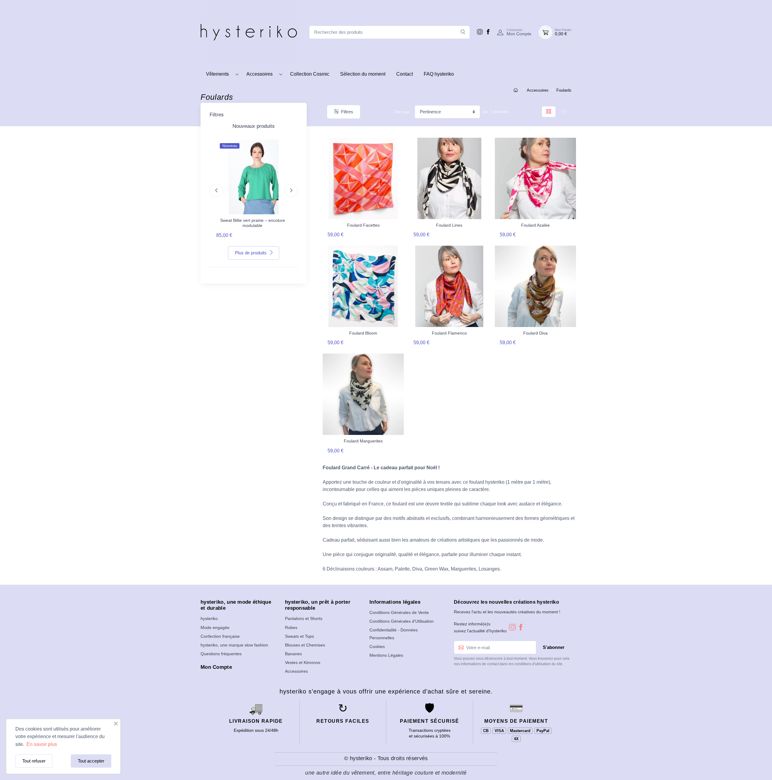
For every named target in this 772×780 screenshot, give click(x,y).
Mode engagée (215, 627)
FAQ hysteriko (439, 74)
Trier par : (403, 111)
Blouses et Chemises (305, 645)
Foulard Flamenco (449, 333)
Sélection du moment (362, 74)
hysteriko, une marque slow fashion (234, 645)
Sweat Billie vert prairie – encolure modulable (252, 223)
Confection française (220, 636)
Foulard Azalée (535, 225)
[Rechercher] (463, 32)
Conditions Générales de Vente (399, 612)
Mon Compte (216, 667)
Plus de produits (251, 252)
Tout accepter (91, 760)
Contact (404, 74)
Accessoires (259, 74)
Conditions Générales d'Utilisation (401, 621)
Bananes (293, 653)
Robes (291, 627)
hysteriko (209, 618)
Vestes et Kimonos (302, 662)
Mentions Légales (386, 655)
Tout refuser (34, 760)
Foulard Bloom (363, 333)
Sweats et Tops (299, 636)
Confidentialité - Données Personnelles (393, 633)
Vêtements (217, 74)
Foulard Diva (535, 333)
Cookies (377, 646)
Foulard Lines (449, 225)
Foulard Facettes (363, 225)
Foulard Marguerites (363, 441)
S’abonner (554, 647)
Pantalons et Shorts (303, 618)
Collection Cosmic (309, 74)
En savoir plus (41, 744)
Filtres (347, 111)
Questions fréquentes (221, 653)
